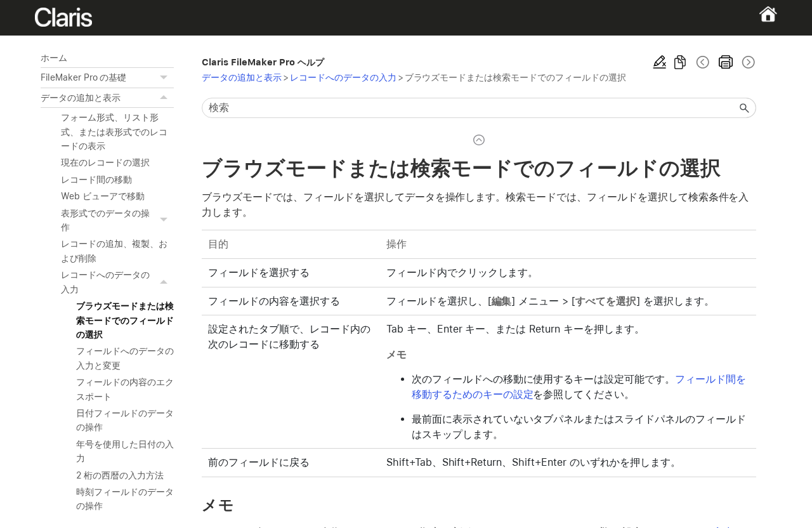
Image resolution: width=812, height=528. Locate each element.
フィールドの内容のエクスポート (125, 389)
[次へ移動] (747, 62)
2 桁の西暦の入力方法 (120, 475)
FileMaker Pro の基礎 (83, 77)
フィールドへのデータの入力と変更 (125, 358)
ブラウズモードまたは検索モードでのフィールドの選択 (125, 320)
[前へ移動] (703, 62)
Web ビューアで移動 (103, 196)
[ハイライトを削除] (659, 62)
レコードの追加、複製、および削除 (114, 251)
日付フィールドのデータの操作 (125, 420)
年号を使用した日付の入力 (125, 451)
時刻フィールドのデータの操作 (125, 499)
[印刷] (725, 62)
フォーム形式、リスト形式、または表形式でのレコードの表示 (114, 131)
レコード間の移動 (96, 180)
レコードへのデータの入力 (105, 282)
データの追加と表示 (81, 98)
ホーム (54, 58)
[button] (165, 77)
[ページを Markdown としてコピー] (680, 62)
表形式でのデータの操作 (105, 220)
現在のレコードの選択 (105, 162)
